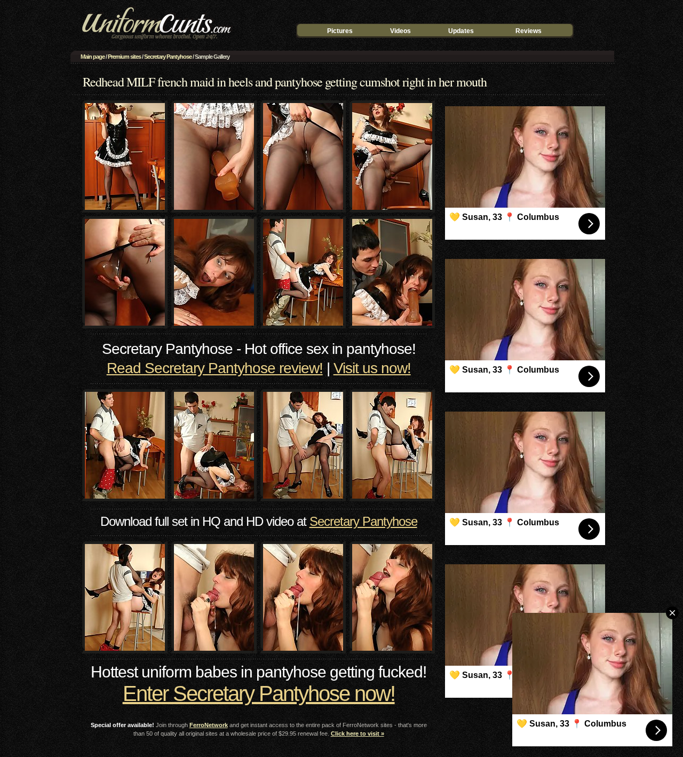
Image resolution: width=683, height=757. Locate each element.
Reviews (528, 31)
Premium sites (124, 56)
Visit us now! (372, 368)
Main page (93, 56)
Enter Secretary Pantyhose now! (259, 693)
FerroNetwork (208, 725)
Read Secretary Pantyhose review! (215, 368)
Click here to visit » (357, 733)
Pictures (340, 31)
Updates (461, 31)
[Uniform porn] (154, 40)
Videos (400, 31)
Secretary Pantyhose (168, 56)
